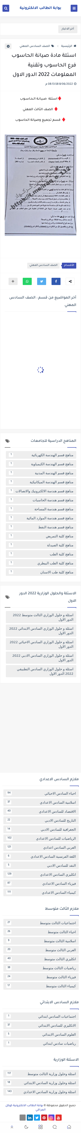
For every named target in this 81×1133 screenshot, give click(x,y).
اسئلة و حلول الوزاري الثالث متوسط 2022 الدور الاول (43, 617)
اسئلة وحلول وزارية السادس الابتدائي (41, 1083)
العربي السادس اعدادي (41, 847)
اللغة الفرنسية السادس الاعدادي (42, 856)
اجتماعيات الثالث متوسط (41, 923)
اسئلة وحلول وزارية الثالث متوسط (41, 1073)
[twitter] (37, 1118)
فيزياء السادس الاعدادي (41, 883)
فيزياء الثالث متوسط (41, 977)
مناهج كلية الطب (42, 554)
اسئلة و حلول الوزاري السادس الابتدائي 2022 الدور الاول (41, 630)
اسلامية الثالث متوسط (42, 941)
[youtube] (59, 1118)
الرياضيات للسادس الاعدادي (41, 838)
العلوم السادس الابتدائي (42, 1034)
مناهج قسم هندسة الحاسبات (42, 500)
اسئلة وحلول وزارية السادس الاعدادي (41, 1092)
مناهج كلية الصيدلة (42, 545)
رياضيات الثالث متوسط (41, 968)
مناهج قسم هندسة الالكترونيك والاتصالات (42, 491)
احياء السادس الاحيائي (41, 793)
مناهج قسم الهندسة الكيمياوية (42, 464)
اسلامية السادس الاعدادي (41, 802)
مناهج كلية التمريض (42, 536)
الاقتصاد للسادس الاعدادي (41, 811)
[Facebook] (23, 1118)
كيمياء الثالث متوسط (41, 986)
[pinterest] (44, 1118)
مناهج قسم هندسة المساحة (42, 509)
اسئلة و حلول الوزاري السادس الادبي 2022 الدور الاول (42, 657)
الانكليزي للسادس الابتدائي (41, 1025)
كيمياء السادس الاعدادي (41, 892)
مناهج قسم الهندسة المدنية (42, 473)
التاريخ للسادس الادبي (41, 820)
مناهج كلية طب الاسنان (42, 572)
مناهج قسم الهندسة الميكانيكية (42, 482)
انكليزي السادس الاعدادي (41, 874)
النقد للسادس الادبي (42, 865)
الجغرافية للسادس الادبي (41, 829)
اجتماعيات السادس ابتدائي (42, 1016)
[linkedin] (30, 1118)
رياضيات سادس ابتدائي (42, 1043)
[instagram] (51, 1118)
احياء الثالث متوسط (41, 932)
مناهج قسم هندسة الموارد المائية (42, 518)
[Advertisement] (40, 729)
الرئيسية (66, 46)
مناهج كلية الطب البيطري (42, 563)
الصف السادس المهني (35, 46)
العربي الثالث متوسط (41, 950)
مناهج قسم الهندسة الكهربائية (42, 455)
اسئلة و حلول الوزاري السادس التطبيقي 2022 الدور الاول (45, 671)
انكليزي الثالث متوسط (41, 959)
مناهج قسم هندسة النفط (42, 527)
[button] (56, 281)
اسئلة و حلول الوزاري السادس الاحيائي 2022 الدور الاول (41, 644)
